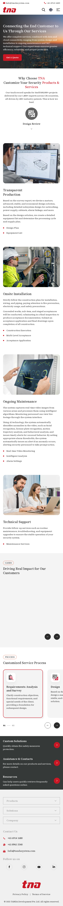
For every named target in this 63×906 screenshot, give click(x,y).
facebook (9, 867)
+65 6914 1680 (53, 3)
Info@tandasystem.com (17, 3)
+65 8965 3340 (15, 844)
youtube (39, 867)
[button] (57, 725)
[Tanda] (9, 9)
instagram (24, 867)
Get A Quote (12, 57)
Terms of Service (41, 894)
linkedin (54, 867)
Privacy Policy (20, 894)
